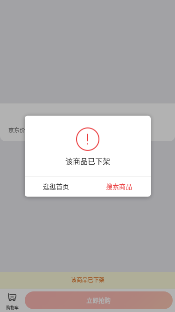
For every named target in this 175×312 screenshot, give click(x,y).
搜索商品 (119, 186)
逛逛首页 (56, 186)
